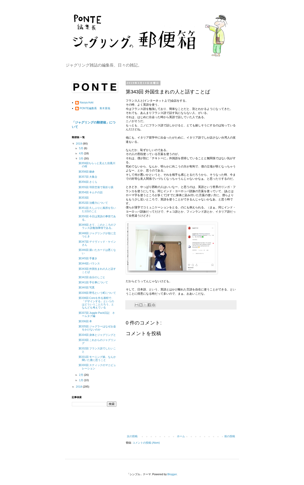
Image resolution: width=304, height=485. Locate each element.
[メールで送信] (136, 305)
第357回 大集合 (88, 176)
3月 (81, 158)
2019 (79, 143)
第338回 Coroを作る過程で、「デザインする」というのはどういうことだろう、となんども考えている (96, 302)
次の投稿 (132, 436)
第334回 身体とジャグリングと (97, 334)
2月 (81, 374)
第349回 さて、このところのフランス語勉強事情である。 (97, 226)
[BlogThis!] (141, 305)
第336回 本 (85, 321)
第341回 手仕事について (93, 282)
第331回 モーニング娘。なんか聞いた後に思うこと (97, 358)
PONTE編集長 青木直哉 (95, 108)
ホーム (181, 436)
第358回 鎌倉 (87, 171)
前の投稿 (229, 436)
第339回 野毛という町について (97, 292)
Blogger (172, 474)
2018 (79, 386)
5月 (81, 148)
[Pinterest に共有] (153, 305)
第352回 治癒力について (93, 202)
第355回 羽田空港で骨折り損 (96, 187)
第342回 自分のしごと (92, 277)
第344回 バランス (89, 263)
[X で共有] (145, 305)
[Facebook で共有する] (149, 305)
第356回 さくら (88, 181)
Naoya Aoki (86, 102)
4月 (81, 153)
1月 (81, 380)
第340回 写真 (87, 287)
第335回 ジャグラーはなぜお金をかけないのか (97, 328)
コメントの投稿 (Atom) (146, 442)
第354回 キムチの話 (91, 192)
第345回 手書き (88, 258)
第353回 (84, 197)
